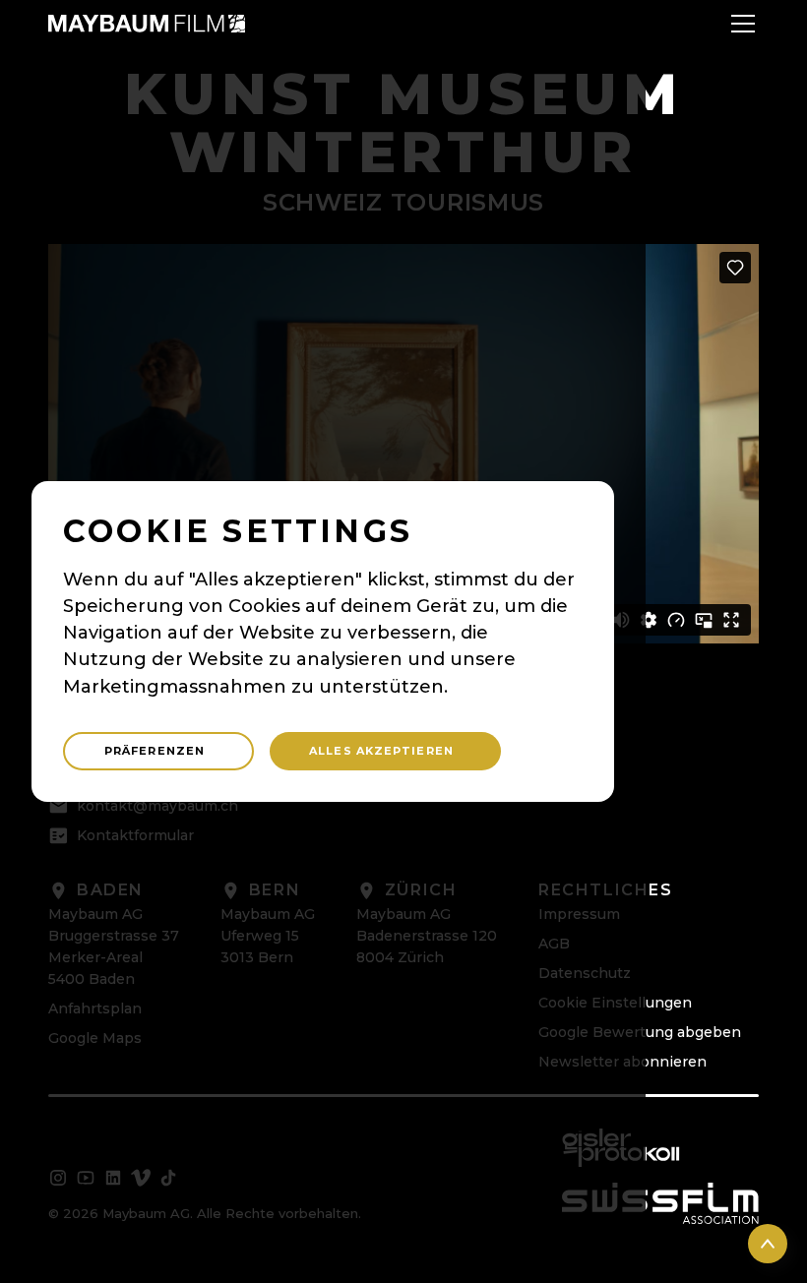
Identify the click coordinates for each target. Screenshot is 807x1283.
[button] (739, 23)
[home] (146, 23)
